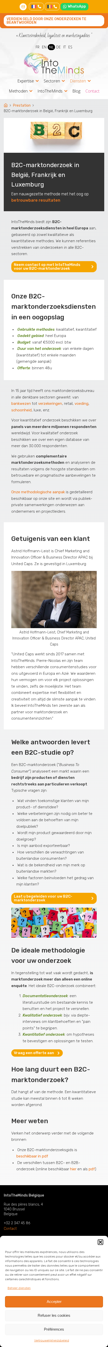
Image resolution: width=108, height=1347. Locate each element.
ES (70, 47)
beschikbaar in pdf (32, 1156)
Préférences (54, 1329)
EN (44, 47)
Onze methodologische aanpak (38, 492)
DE (58, 47)
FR (37, 47)
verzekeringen (50, 403)
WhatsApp (77, 6)
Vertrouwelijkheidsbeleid (51, 1340)
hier (73, 1169)
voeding (81, 403)
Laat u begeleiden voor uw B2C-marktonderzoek (43, 898)
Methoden (18, 91)
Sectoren (52, 81)
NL (51, 47)
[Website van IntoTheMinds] (54, 66)
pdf (92, 1169)
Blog (76, 91)
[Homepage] (6, 106)
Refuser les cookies (54, 1315)
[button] (100, 1242)
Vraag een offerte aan (34, 1053)
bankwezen (21, 403)
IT (64, 47)
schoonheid (21, 410)
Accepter (54, 1301)
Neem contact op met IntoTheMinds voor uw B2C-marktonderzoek (47, 266)
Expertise (25, 81)
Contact (92, 91)
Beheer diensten (19, 1288)
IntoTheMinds (50, 91)
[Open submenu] (37, 81)
